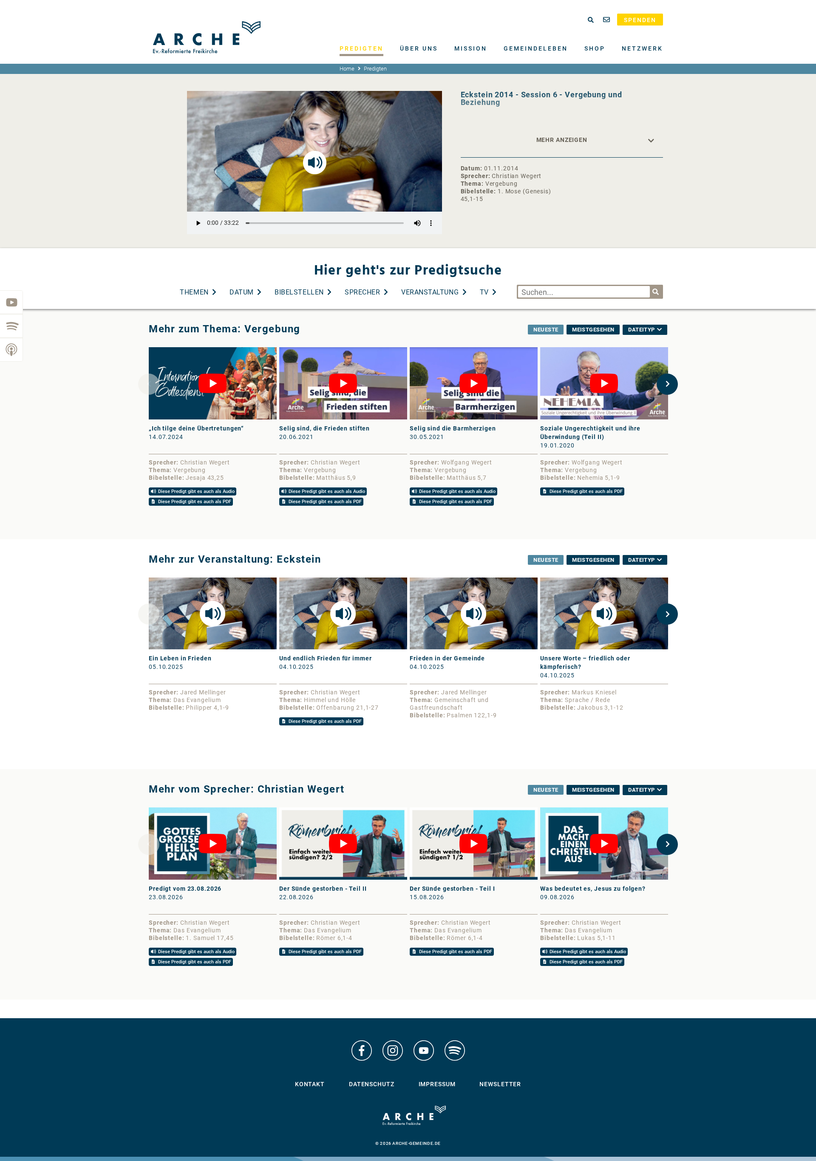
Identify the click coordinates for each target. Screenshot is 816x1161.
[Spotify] (11, 326)
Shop (594, 48)
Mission (470, 48)
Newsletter (500, 1084)
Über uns (419, 48)
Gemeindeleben (536, 48)
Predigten (361, 48)
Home (347, 68)
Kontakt (310, 1084)
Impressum (437, 1084)
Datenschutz (371, 1084)
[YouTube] (11, 302)
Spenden (640, 20)
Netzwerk (642, 48)
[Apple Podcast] (11, 350)
